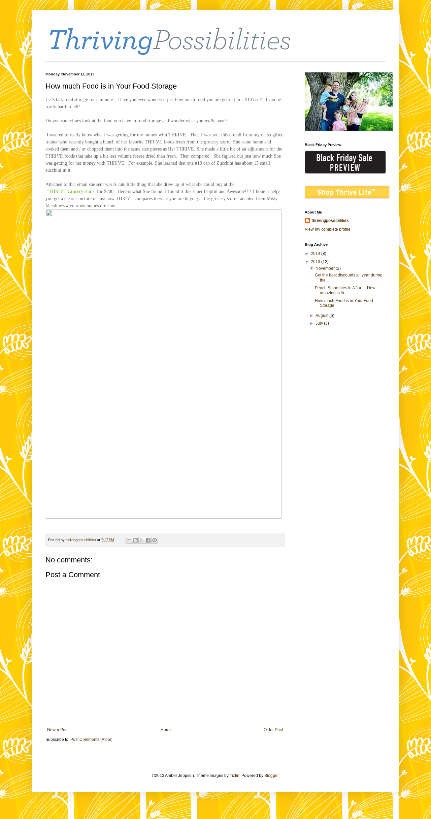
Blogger (271, 775)
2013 (316, 261)
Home (166, 729)
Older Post (273, 729)
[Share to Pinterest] (154, 540)
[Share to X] (141, 540)
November (326, 268)
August (322, 315)
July (320, 323)
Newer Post (57, 729)
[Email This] (129, 540)
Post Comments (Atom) (91, 739)
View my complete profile (328, 229)
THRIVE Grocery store (71, 191)
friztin (234, 775)
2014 (316, 253)
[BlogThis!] (135, 540)
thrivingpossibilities (330, 220)
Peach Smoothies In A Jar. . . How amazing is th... (345, 290)
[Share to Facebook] (148, 540)
